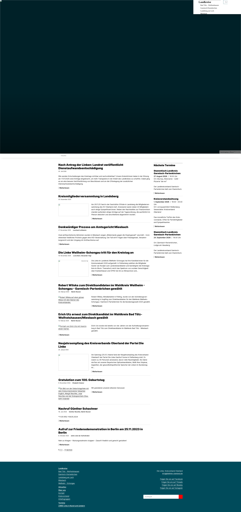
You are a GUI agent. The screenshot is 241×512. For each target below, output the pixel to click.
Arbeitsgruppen (64, 499)
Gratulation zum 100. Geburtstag (81, 380)
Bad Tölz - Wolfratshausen (209, 5)
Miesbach (203, 14)
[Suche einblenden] (231, 4)
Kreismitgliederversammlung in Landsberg (88, 196)
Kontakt (61, 493)
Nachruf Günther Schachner (78, 408)
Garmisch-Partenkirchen (208, 8)
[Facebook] (59, 4)
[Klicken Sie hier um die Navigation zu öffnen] (237, 4)
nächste (69, 450)
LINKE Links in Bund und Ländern (71, 506)
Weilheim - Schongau (66, 483)
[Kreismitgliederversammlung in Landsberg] (73, 210)
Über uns (62, 490)
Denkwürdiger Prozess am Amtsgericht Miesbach (93, 227)
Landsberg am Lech (207, 11)
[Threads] (62, 4)
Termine (61, 503)
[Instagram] (69, 4)
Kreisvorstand (63, 496)
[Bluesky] (66, 4)
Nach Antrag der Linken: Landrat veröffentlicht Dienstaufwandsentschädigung (90, 166)
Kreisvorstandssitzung (166, 199)
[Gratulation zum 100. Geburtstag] (73, 393)
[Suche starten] (181, 497)
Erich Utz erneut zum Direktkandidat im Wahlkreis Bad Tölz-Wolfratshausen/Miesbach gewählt (100, 316)
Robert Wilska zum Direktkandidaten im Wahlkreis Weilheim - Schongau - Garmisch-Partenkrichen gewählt (101, 287)
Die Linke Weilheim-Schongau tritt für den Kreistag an (96, 252)
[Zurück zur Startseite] (58, 155)
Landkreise (205, 2)
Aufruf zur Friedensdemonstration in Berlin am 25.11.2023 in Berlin (100, 430)
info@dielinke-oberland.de (172, 473)
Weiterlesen (64, 188)
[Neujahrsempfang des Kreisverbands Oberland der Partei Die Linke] (73, 362)
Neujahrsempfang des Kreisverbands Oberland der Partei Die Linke (101, 344)
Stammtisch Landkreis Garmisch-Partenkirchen (167, 172)
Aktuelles (62, 487)
